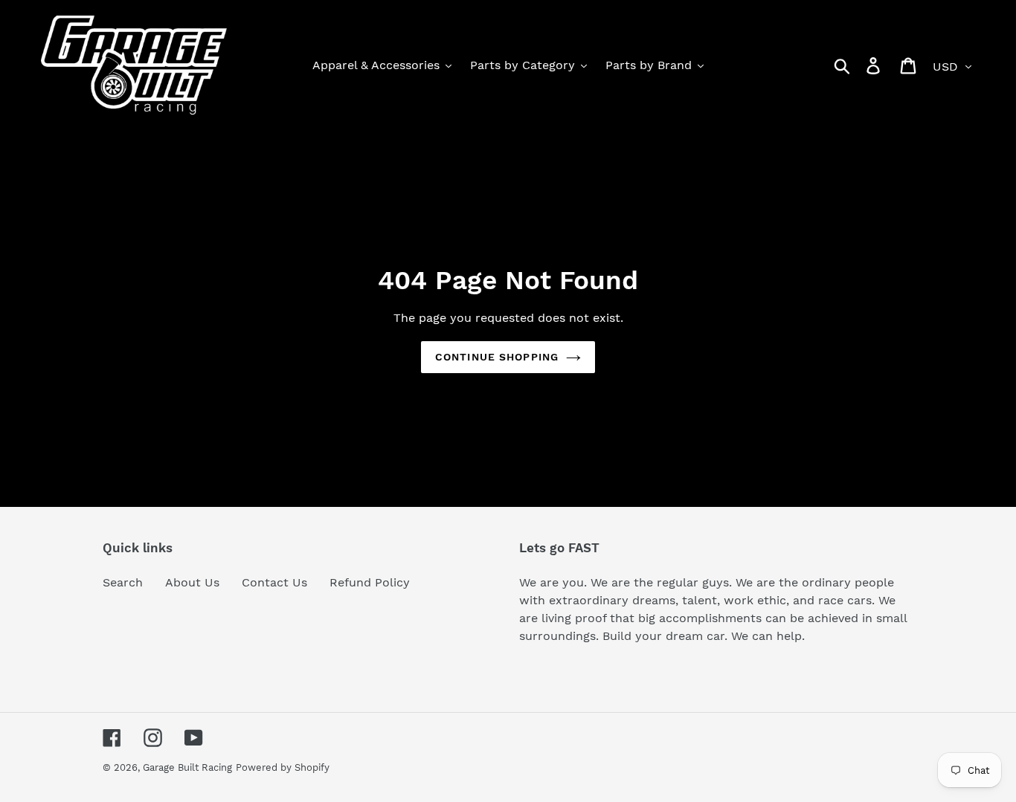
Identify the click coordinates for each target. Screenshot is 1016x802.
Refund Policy (369, 582)
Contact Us (274, 582)
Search (123, 582)
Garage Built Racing (187, 767)
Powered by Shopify (282, 767)
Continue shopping (497, 357)
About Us (192, 582)
